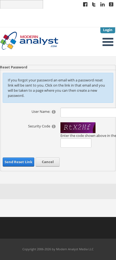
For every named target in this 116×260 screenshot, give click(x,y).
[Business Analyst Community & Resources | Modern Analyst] (29, 40)
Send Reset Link (18, 161)
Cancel (48, 161)
